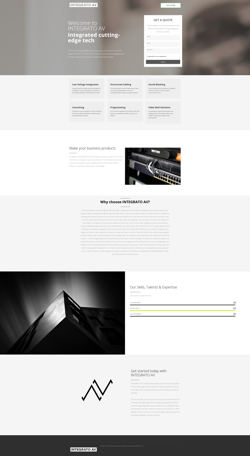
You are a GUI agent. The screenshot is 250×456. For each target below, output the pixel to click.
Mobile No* (150, 49)
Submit (163, 62)
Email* (148, 43)
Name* (148, 36)
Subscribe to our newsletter (157, 56)
